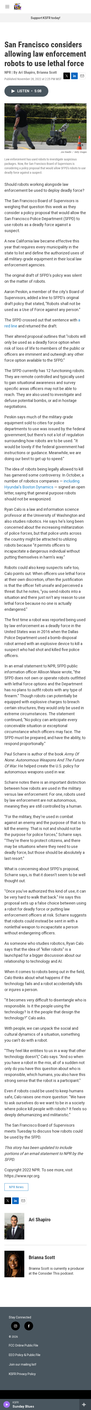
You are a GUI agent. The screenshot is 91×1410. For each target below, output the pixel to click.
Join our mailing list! (22, 1364)
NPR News (16, 1187)
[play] (6, 1404)
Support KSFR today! (45, 18)
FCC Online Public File (23, 1345)
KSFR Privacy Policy (22, 1374)
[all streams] (85, 1404)
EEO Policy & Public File (24, 1355)
